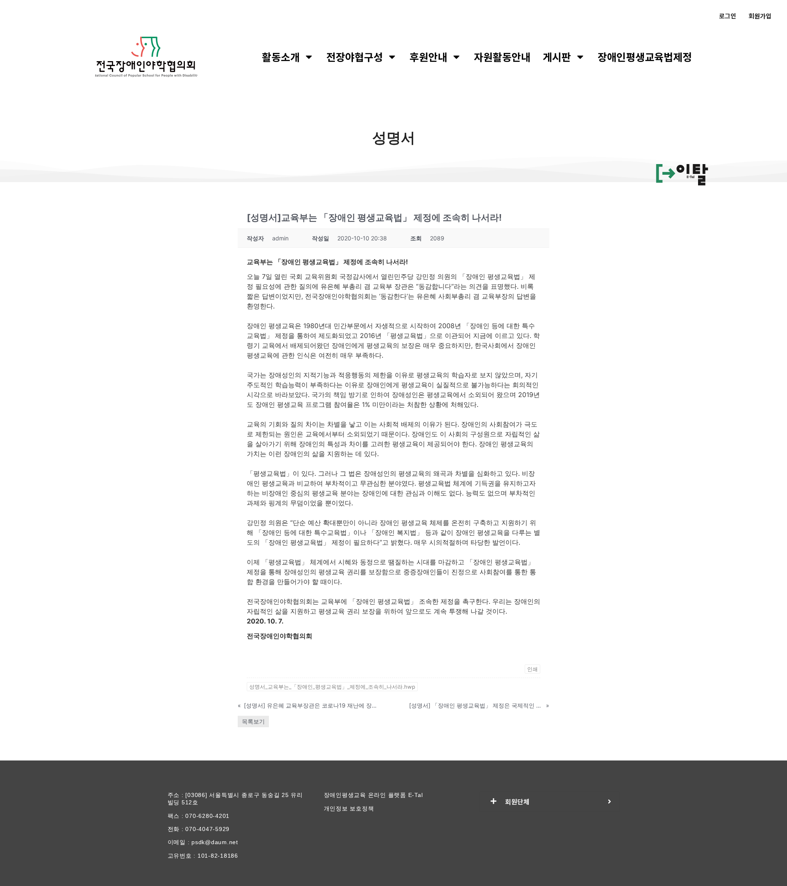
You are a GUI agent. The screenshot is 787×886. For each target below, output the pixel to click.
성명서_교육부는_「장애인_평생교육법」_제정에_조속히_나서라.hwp (332, 686)
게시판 (557, 57)
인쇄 (532, 669)
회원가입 (759, 15)
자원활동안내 (502, 57)
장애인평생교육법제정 (645, 57)
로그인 (727, 15)
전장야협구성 (354, 57)
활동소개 (281, 57)
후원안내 (428, 57)
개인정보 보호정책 (349, 808)
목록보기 (253, 721)
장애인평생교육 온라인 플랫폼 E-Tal (373, 795)
